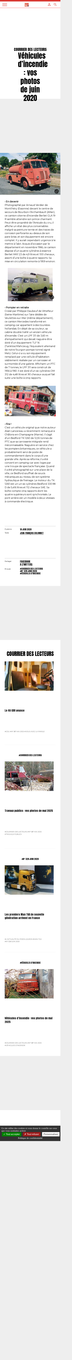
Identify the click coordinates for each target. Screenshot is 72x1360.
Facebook (25, 561)
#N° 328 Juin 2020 (28, 571)
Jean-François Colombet (32, 533)
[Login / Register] (49, 4)
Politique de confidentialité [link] (30, 1138)
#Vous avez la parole (34, 731)
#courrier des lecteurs (31, 568)
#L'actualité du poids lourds (18, 939)
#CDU (7, 731)
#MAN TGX (37, 939)
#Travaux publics (13, 834)
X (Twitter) (26, 564)
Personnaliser (51, 1134)
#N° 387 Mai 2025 (17, 731)
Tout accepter (12, 1134)
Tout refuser (32, 1134)
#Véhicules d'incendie (30, 573)
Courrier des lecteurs (30, 654)
